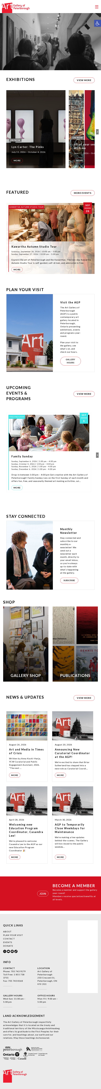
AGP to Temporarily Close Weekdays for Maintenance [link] (70, 828)
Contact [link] (9, 938)
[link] (97, 23)
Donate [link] (8, 946)
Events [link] (7, 942)
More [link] (17, 160)
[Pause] (96, 65)
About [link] (7, 931)
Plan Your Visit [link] (13, 935)
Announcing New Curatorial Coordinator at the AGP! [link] (72, 753)
